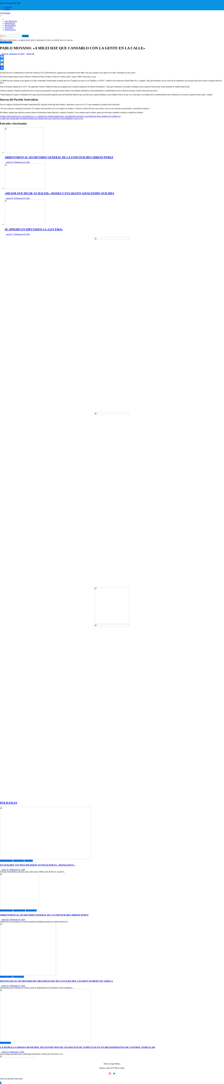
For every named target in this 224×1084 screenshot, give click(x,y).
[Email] (112, 64)
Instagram (8, 7)
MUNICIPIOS (10, 25)
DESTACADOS (6, 861)
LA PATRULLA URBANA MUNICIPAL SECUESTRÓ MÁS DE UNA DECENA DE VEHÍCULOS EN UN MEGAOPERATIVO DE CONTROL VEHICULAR (77, 1047)
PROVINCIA (10, 23)
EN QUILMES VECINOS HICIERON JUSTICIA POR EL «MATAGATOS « (37, 865)
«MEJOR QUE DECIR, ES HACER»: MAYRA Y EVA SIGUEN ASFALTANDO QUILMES (59, 193)
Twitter (7, 9)
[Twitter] (112, 60)
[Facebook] (112, 57)
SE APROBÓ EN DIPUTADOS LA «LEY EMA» (34, 229)
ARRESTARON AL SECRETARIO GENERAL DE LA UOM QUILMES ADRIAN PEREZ (59, 157)
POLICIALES (10, 30)
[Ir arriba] (0, 1083)
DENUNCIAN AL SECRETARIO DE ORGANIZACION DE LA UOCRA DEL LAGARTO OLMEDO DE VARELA (56, 981)
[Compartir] (112, 68)
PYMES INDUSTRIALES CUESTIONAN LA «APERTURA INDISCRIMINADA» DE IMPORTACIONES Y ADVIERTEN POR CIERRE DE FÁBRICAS (60, 116)
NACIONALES (11, 21)
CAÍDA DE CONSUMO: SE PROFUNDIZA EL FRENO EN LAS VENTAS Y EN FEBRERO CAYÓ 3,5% (41, 119)
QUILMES (9, 28)
